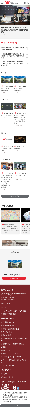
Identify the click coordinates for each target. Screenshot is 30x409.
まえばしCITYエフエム (9, 353)
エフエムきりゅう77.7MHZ (11, 357)
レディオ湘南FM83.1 (8, 365)
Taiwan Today (5, 350)
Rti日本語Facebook (7, 322)
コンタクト (6, 370)
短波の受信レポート (8, 377)
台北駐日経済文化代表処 (10, 329)
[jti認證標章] (15, 389)
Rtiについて (6, 303)
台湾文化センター (7, 332)
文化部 (3, 347)
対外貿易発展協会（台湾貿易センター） (14, 339)
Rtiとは (3, 307)
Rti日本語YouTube (7, 325)
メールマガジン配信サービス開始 (13, 311)
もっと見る (15, 196)
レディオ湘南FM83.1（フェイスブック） (14, 361)
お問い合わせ (7, 290)
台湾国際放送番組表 (8, 314)
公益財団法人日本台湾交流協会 (12, 344)
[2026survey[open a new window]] (15, 243)
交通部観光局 (6, 335)
